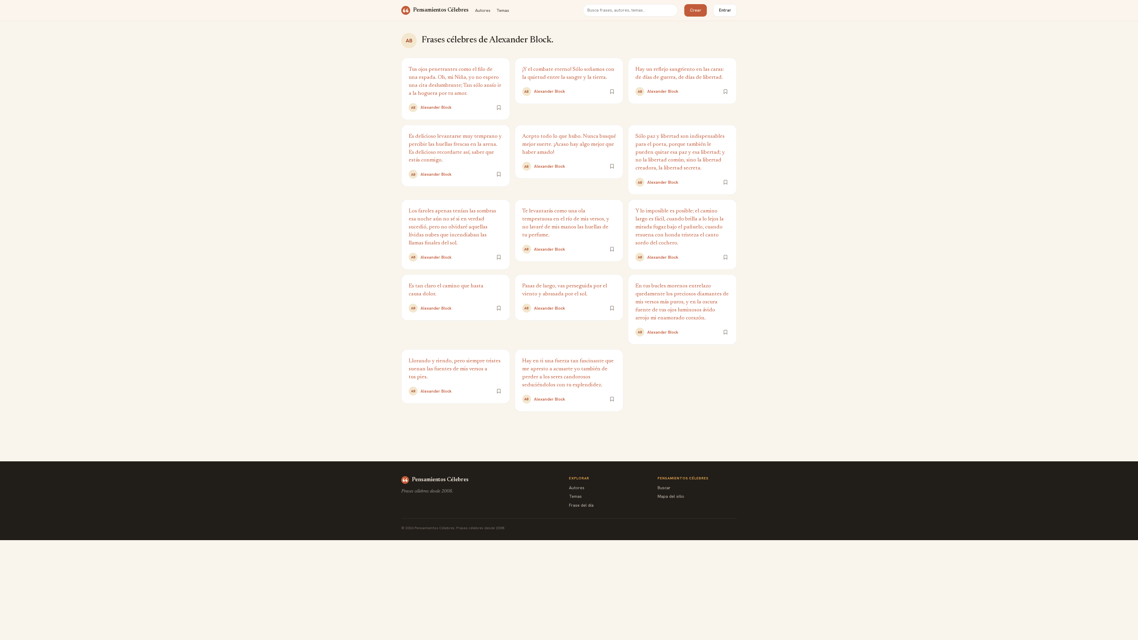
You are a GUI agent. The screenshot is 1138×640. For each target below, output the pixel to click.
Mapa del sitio (671, 496)
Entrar (725, 10)
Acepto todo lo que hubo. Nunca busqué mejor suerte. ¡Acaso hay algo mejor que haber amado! (569, 144)
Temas (502, 10)
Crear (695, 10)
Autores (482, 10)
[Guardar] (499, 107)
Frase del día (581, 505)
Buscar (664, 487)
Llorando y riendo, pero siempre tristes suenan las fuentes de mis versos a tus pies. (455, 369)
